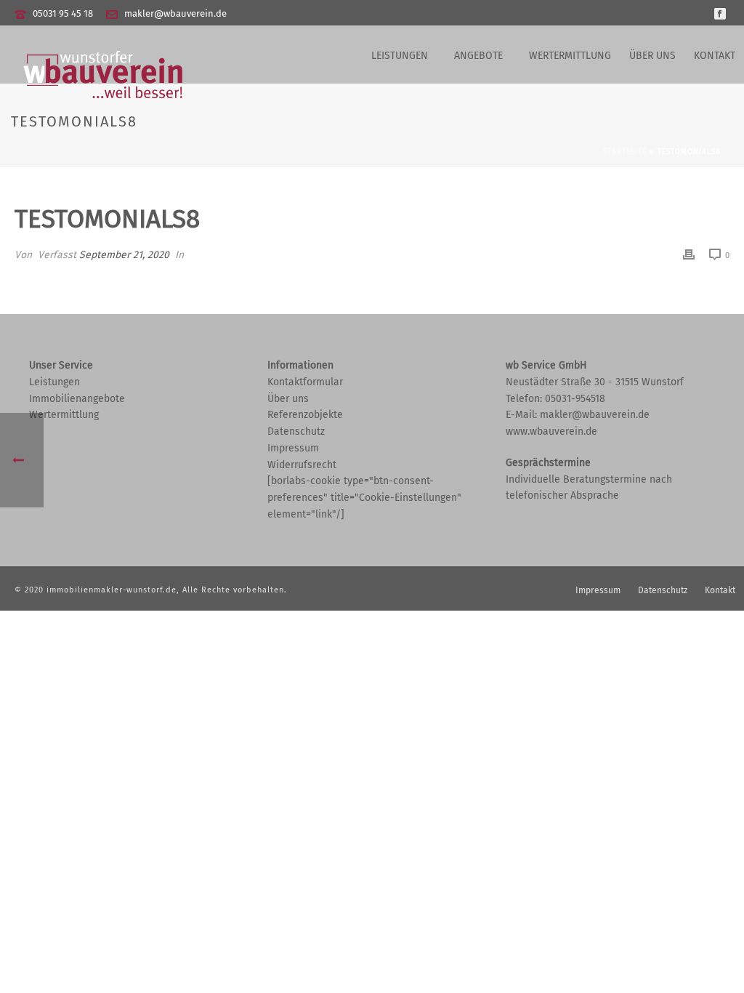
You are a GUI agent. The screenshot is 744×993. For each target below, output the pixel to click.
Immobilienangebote (77, 399)
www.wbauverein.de (551, 431)
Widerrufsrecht (301, 465)
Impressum (293, 448)
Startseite (625, 152)
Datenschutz (296, 431)
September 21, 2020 (124, 255)
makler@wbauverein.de (175, 13)
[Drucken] (689, 254)
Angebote (478, 55)
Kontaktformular (305, 382)
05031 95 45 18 (63, 13)
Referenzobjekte (305, 415)
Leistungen (399, 55)
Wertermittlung (570, 55)
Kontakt (714, 55)
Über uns (652, 55)
